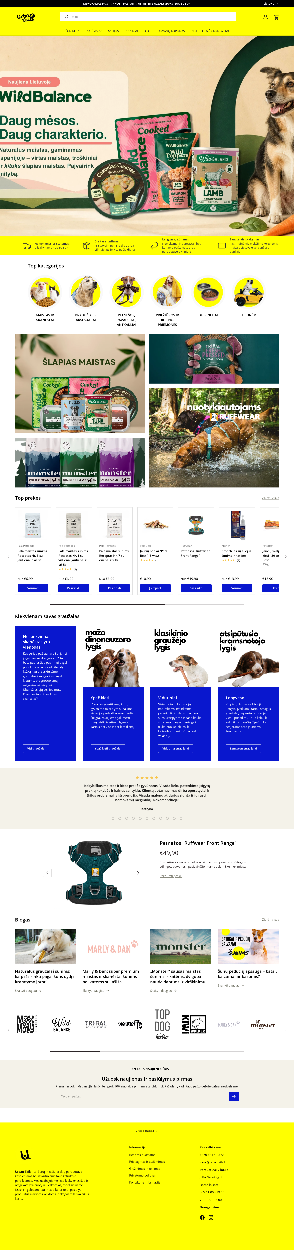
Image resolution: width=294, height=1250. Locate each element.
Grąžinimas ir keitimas (144, 1169)
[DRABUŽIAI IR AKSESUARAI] (86, 292)
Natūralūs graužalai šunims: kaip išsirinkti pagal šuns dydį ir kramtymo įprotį (45, 976)
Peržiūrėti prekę (171, 876)
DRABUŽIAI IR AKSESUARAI (86, 317)
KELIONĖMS (249, 315)
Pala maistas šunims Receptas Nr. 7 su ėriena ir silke (114, 555)
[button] (276, 17)
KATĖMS (92, 31)
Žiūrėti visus (270, 498)
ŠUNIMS (70, 31)
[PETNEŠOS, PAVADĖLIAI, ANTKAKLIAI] (126, 292)
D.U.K (148, 31)
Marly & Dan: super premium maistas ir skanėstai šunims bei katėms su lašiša (111, 976)
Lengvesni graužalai (243, 748)
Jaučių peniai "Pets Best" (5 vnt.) (153, 553)
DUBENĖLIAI (208, 315)
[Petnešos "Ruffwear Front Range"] (196, 525)
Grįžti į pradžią (145, 1130)
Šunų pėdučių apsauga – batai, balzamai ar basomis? (247, 973)
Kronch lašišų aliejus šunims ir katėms (236, 553)
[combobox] (148, 16)
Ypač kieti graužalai (108, 748)
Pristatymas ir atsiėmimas (147, 1162)
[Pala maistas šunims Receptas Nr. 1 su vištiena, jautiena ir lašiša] (73, 525)
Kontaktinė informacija (144, 1182)
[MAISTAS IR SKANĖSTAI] (45, 292)
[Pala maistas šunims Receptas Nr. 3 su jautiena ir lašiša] (33, 525)
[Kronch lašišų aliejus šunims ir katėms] (237, 525)
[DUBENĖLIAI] (208, 292)
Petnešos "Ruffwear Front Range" (195, 553)
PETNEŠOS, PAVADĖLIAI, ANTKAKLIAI (126, 320)
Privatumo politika (142, 1175)
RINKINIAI (131, 31)
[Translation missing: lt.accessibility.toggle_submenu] (79, 30)
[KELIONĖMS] (249, 292)
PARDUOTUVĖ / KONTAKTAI (210, 31)
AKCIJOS (113, 31)
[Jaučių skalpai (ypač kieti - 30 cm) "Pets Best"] (277, 525)
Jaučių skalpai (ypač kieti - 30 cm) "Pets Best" (276, 555)
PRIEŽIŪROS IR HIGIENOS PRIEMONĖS (167, 320)
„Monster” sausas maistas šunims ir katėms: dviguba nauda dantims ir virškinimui (178, 976)
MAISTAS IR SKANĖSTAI (45, 317)
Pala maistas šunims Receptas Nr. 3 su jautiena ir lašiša (32, 555)
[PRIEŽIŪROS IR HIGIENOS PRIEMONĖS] (167, 292)
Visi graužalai (36, 748)
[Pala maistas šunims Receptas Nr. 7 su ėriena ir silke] (114, 525)
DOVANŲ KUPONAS (171, 31)
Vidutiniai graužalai (175, 748)
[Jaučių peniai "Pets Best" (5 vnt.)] (155, 525)
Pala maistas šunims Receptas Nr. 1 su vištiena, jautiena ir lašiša (73, 558)
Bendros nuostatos (142, 1155)
